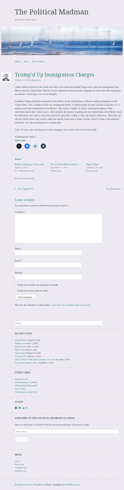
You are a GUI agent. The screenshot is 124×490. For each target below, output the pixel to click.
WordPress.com (72, 484)
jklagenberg (36, 80)
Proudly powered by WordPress (29, 484)
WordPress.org (20, 470)
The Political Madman (52, 12)
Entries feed (19, 464)
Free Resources (114, 188)
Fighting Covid (20, 343)
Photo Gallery (38, 61)
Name (18, 248)
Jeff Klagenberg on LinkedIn (26, 382)
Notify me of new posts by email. (33, 290)
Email (18, 260)
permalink (30, 178)
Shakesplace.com (21, 379)
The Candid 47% (24, 188)
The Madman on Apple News (26, 392)
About (26, 61)
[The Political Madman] (62, 41)
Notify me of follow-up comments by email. (38, 284)
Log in (17, 461)
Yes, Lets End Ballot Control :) (64, 164)
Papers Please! (92, 164)
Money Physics (21, 340)
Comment (20, 211)
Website (18, 272)
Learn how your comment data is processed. (71, 304)
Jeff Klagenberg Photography (26, 385)
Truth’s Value (20, 349)
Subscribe (21, 440)
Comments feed (21, 467)
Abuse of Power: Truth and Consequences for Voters (35, 359)
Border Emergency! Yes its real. (29, 164)
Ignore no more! (21, 346)
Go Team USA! (21, 356)
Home (17, 61)
